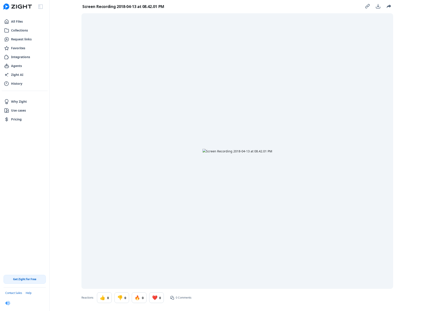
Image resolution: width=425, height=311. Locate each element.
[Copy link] (367, 6)
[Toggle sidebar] (40, 7)
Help (28, 293)
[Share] (388, 6)
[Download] (378, 6)
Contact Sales (13, 293)
